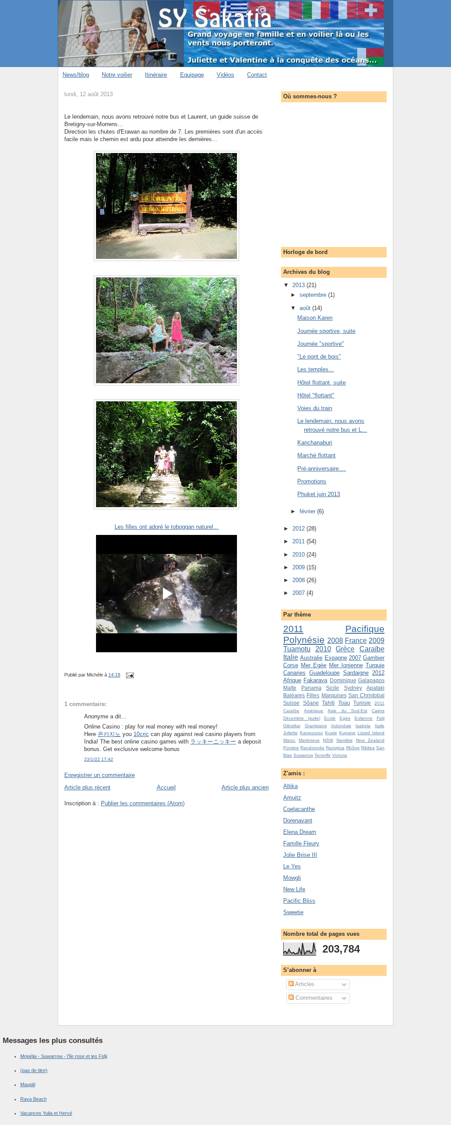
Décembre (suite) (301, 718)
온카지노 (109, 734)
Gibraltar (291, 725)
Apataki (375, 688)
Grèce (345, 649)
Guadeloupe (324, 672)
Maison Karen (315, 317)
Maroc (289, 740)
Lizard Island (371, 732)
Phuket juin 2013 (318, 494)
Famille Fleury (301, 843)
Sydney (353, 688)
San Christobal (366, 695)
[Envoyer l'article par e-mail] (129, 674)
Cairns (378, 710)
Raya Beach (33, 1099)
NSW (328, 740)
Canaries (294, 672)
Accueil (166, 787)
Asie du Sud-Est (347, 710)
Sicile (332, 688)
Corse (290, 665)
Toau (344, 703)
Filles (313, 695)
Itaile (379, 725)
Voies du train (314, 408)
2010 (299, 554)
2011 (299, 541)
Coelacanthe (299, 809)
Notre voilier (117, 74)
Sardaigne (356, 672)
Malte (289, 688)
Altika (290, 786)
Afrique (292, 680)
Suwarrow (303, 755)
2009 (299, 567)
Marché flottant (316, 455)
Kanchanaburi (314, 442)
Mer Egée (313, 665)
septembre (313, 295)
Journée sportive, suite (326, 331)
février (308, 511)
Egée (345, 718)
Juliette (290, 732)
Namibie (344, 740)
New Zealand (370, 740)
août (305, 308)
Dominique (343, 680)
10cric (141, 734)
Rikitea (368, 747)
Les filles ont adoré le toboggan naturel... (166, 526)
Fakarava (315, 680)
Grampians (316, 725)
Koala (331, 732)
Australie (311, 657)
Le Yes (292, 866)
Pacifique (364, 629)
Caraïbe (371, 649)
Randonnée (312, 747)
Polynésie (304, 640)
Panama (311, 688)
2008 (299, 580)
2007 (299, 593)
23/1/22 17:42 (98, 759)
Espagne (336, 657)
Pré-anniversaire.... (321, 468)
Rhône (353, 747)
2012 (299, 528)
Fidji (380, 718)
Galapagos (371, 680)
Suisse (291, 703)
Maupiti (27, 1084)
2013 (299, 285)
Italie (290, 657)
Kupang (347, 732)
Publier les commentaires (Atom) (143, 803)
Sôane (311, 703)
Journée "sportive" (320, 343)
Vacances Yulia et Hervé (46, 1113)
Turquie (375, 665)
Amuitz (292, 797)
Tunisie (362, 703)
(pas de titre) (34, 1070)
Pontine (291, 747)
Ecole (330, 718)
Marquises (334, 695)
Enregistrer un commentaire (99, 775)
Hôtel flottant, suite (321, 382)
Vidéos (225, 74)
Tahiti (328, 703)
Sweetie (293, 912)
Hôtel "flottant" (315, 395)
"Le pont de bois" (319, 356)
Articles (304, 984)
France (356, 640)
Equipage (192, 74)
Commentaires (313, 997)
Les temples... (315, 369)
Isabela (362, 725)
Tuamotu (297, 649)
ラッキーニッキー (213, 741)
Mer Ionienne (346, 665)
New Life (294, 889)
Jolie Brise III (300, 855)
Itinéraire (156, 74)
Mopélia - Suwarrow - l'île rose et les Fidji (63, 1056)
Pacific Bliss (299, 900)
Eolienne (364, 718)
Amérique (313, 710)
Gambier (373, 657)
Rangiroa (335, 747)
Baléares (294, 695)
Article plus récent (87, 787)
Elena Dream (299, 832)
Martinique (309, 740)
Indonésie (341, 725)
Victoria (339, 755)
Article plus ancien (245, 787)
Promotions (311, 481)
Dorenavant (297, 820)
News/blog (76, 74)
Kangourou (311, 732)
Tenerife (322, 755)
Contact (257, 74)
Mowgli (292, 878)
